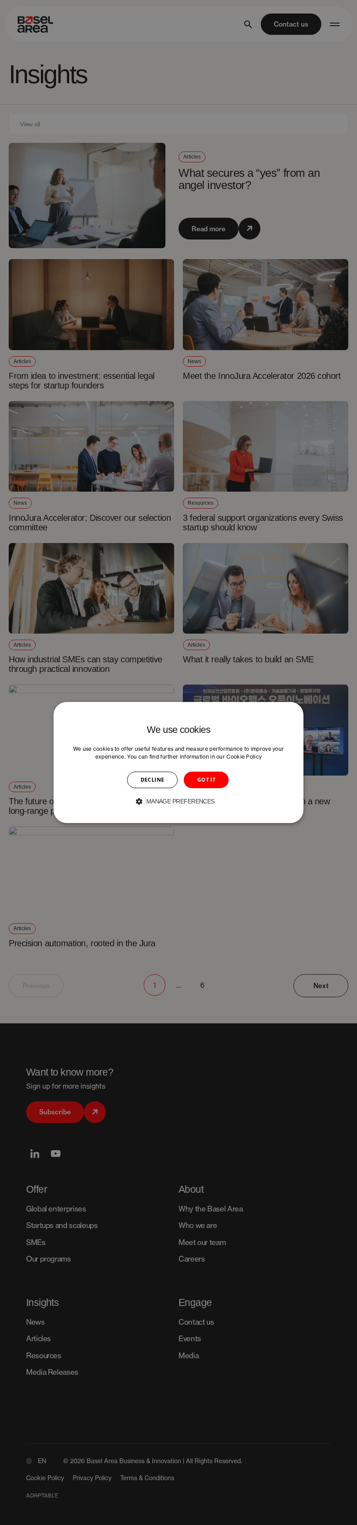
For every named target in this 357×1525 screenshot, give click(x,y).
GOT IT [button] (206, 779)
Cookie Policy (244, 756)
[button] (178, 801)
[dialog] (178, 762)
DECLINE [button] (153, 779)
